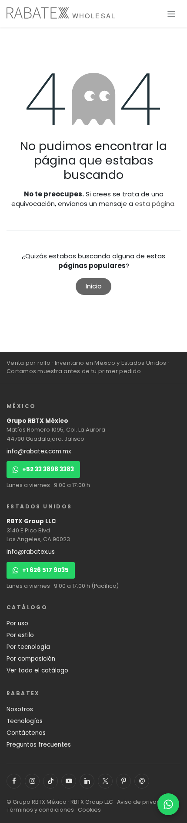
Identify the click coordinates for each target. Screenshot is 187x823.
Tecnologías (25, 721)
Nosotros (20, 709)
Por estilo (20, 635)
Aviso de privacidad (145, 802)
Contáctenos (26, 733)
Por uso (17, 623)
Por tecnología (28, 647)
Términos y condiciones (40, 809)
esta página (154, 203)
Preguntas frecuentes (39, 745)
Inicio (94, 286)
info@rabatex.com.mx (39, 451)
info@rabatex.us (31, 552)
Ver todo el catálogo (37, 670)
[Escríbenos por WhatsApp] (168, 804)
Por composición (31, 659)
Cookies (89, 809)
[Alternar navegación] (171, 13)
